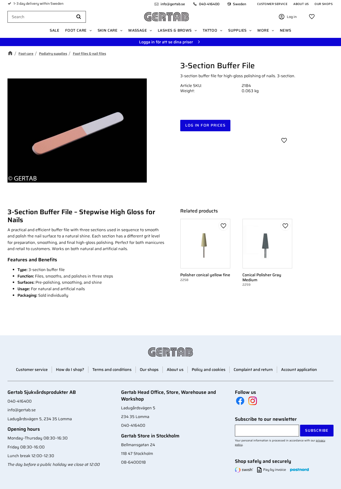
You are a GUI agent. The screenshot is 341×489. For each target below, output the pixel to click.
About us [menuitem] (301, 3)
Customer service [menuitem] (272, 3)
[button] (312, 16)
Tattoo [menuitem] (210, 30)
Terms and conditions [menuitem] (112, 369)
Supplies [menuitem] (237, 30)
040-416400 (209, 4)
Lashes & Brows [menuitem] (175, 30)
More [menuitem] (263, 30)
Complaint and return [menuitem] (253, 369)
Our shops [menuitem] (324, 3)
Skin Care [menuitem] (108, 30)
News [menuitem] (285, 30)
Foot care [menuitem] (76, 30)
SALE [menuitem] (54, 30)
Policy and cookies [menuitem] (208, 369)
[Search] (79, 17)
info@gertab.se (173, 4)
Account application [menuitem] (299, 369)
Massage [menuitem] (137, 30)
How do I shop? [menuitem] (70, 369)
